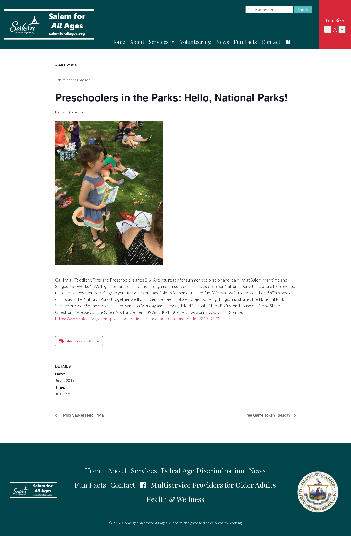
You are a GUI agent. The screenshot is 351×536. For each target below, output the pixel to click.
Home (118, 41)
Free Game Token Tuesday (268, 415)
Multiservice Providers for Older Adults (213, 485)
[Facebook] (288, 42)
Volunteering (195, 41)
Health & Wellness (175, 499)
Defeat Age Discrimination (203, 470)
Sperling (235, 522)
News (222, 41)
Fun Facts (245, 41)
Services (159, 41)
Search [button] (303, 9)
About (137, 41)
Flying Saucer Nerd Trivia (82, 415)
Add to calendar (80, 341)
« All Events (66, 65)
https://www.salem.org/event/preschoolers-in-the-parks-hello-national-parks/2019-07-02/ (138, 318)
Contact (271, 41)
